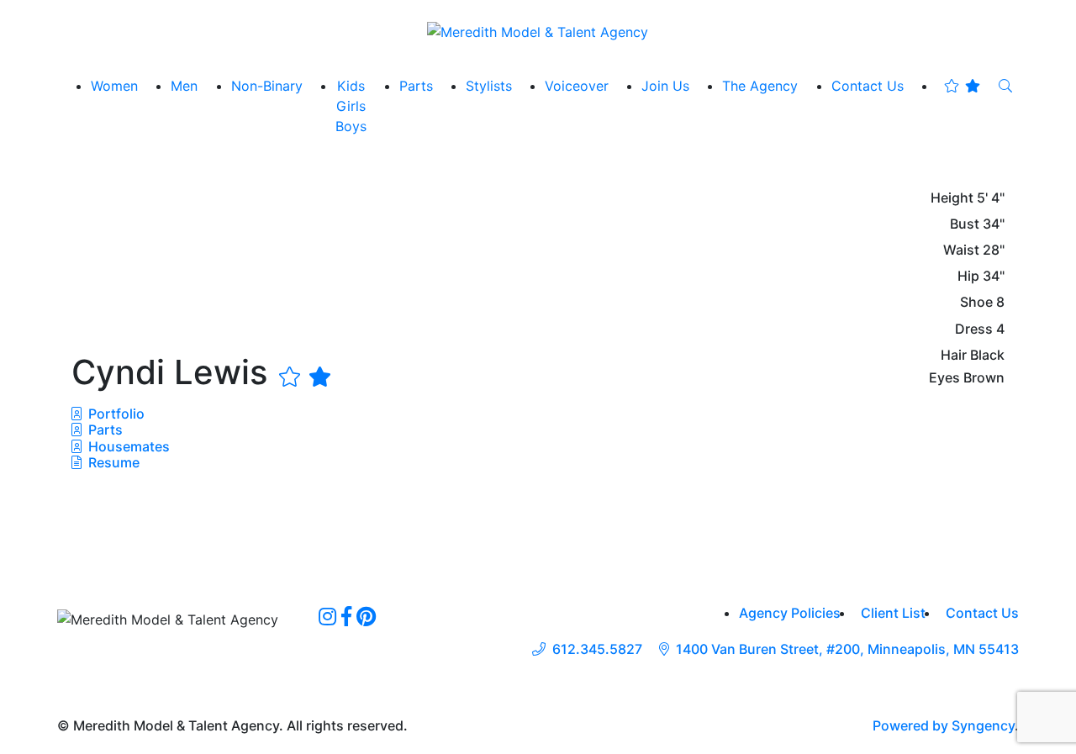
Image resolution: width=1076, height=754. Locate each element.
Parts (104, 429)
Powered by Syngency (944, 725)
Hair (954, 355)
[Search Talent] (1005, 86)
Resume (114, 462)
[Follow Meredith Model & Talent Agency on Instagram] (327, 616)
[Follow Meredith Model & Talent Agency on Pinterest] (366, 616)
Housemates (127, 446)
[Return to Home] (537, 31)
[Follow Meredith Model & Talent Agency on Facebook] (346, 616)
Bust (964, 224)
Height (952, 198)
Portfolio (115, 413)
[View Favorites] (962, 86)
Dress (974, 329)
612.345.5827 (597, 649)
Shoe (976, 302)
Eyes (944, 378)
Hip (968, 276)
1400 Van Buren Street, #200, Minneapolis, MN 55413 (847, 649)
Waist (961, 250)
